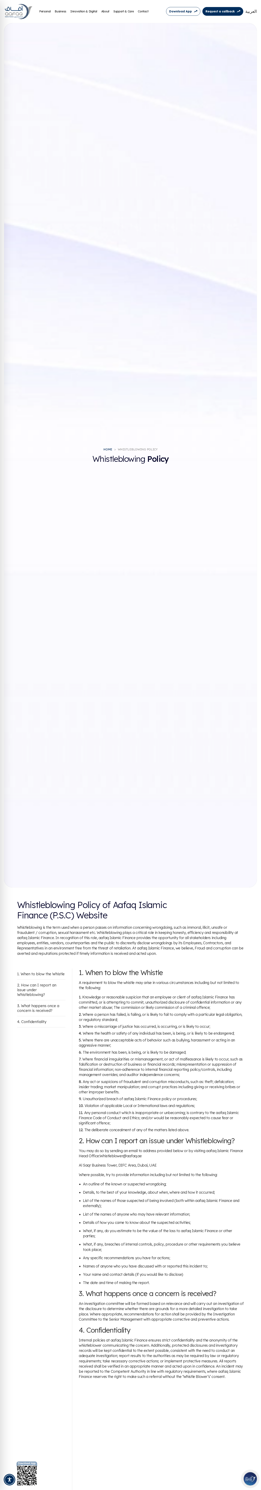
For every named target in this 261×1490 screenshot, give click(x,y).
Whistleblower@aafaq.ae (121, 1156)
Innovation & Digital (83, 11)
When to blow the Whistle (43, 974)
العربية (251, 11)
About (105, 11)
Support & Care (123, 11)
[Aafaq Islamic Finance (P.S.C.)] (18, 11)
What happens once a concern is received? (38, 1008)
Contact (143, 11)
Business (60, 11)
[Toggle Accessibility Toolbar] (9, 1479)
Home (107, 449)
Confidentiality (33, 1021)
